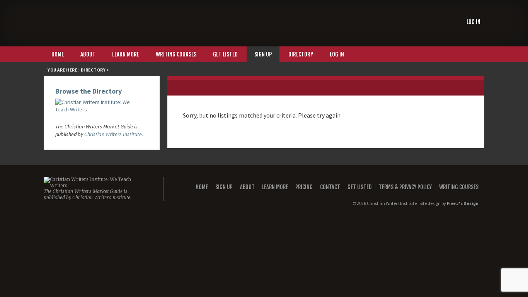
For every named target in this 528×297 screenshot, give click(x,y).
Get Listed (359, 187)
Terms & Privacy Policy (405, 187)
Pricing (304, 187)
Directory (93, 70)
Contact (330, 187)
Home (202, 187)
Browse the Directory (88, 91)
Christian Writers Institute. (113, 134)
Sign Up (224, 187)
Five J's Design (463, 203)
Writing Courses (459, 187)
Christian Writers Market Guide (102, 22)
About (247, 187)
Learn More (275, 187)
